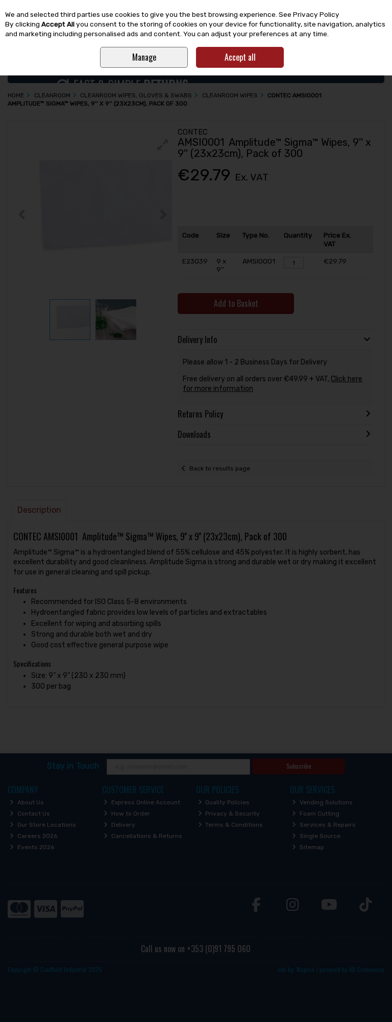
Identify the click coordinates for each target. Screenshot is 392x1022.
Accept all (240, 57)
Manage (144, 57)
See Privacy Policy (309, 14)
